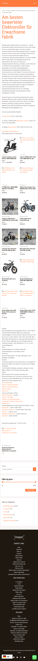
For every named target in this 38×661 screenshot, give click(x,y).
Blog (19, 616)
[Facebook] (13, 657)
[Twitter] (17, 657)
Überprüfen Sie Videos (19, 590)
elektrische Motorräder (19, 598)
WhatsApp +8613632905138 (10, 131)
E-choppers (19, 582)
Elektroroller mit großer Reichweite (19, 570)
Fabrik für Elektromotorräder (19, 633)
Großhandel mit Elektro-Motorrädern (12, 401)
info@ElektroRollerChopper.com (19, 620)
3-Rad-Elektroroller (19, 607)
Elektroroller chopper (23, 120)
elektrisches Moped (19, 639)
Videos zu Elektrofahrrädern (10, 385)
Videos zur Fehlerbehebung (10, 387)
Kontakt (19, 553)
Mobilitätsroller (19, 641)
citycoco (4, 412)
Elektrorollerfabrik (7, 395)
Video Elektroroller (7, 382)
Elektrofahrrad (12, 127)
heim (19, 547)
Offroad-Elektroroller (19, 604)
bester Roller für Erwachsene (19, 600)
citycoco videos (6, 389)
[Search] (34, 469)
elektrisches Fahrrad (8, 409)
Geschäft (4, 416)
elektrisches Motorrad (8, 414)
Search (4, 466)
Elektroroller (7, 116)
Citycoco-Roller (19, 637)
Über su (19, 551)
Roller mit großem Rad (19, 602)
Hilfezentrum (5, 403)
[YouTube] (24, 657)
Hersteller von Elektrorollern (19, 626)
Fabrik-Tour (5, 391)
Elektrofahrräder (19, 586)
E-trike (19, 584)
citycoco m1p (19, 566)
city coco (19, 594)
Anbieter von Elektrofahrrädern (11, 399)
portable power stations (19, 609)
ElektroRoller (19, 588)
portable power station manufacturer (19, 574)
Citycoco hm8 (19, 568)
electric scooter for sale (19, 618)
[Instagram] (21, 657)
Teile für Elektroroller (19, 635)
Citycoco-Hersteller (7, 397)
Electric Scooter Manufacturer (19, 622)
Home (3, 10)
